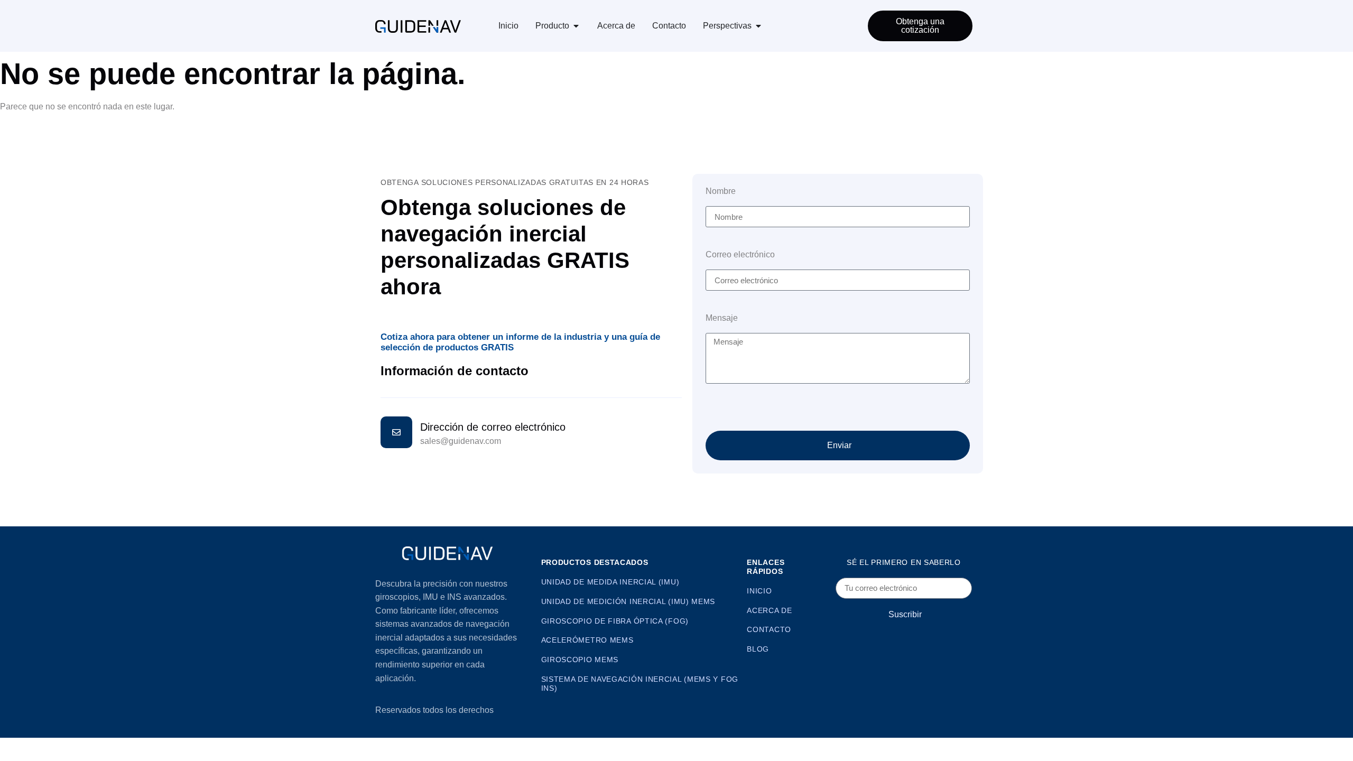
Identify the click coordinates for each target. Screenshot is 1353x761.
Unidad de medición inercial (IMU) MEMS (628, 601)
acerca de (769, 610)
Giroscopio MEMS (580, 659)
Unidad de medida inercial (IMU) (610, 582)
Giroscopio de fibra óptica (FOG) (615, 621)
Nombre (721, 191)
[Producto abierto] (576, 26)
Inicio (508, 25)
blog (758, 649)
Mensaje (722, 318)
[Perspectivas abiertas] (758, 26)
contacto (769, 629)
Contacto (669, 25)
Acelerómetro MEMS (587, 640)
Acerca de (616, 25)
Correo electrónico (740, 254)
